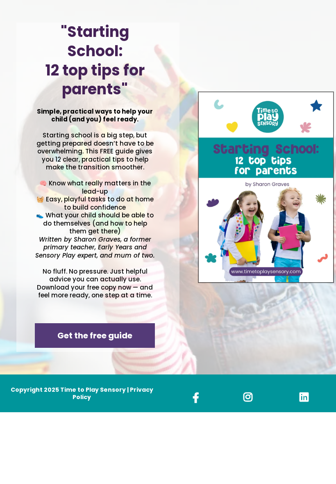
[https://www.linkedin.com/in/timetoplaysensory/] (302, 397)
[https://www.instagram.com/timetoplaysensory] (250, 397)
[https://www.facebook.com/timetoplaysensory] (198, 397)
